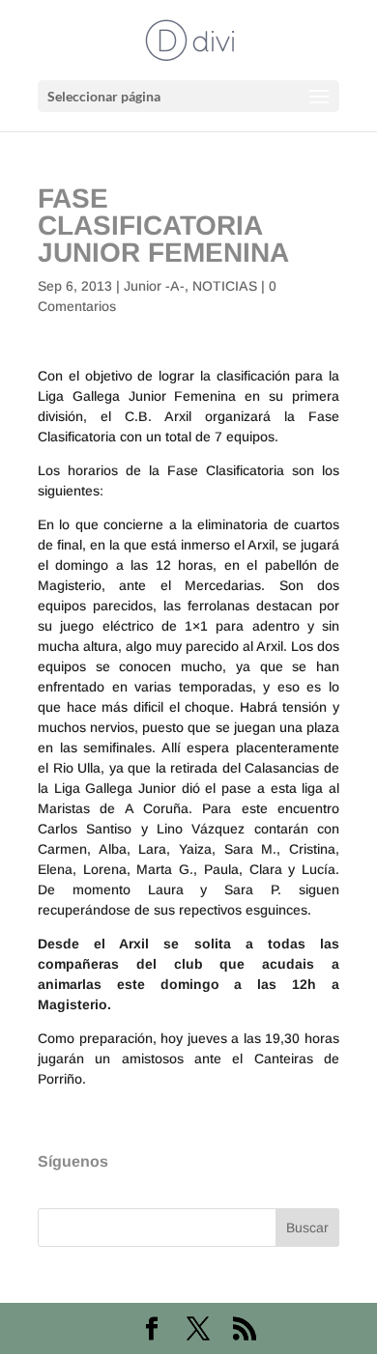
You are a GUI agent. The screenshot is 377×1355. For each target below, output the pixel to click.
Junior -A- (154, 286)
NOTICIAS (224, 286)
